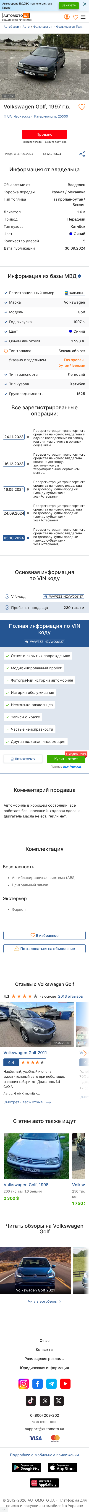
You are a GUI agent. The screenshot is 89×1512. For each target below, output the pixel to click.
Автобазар (11, 26)
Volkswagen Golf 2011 (25, 1052)
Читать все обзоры (43, 1301)
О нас (45, 1340)
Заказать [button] (69, 5)
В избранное (46, 935)
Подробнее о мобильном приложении (44, 1455)
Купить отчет (69, 758)
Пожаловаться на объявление (47, 948)
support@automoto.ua (44, 1428)
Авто (26, 26)
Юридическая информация (44, 1367)
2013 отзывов (70, 996)
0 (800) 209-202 (44, 1415)
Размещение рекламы (44, 1358)
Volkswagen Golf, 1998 (26, 1184)
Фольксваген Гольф (70, 26)
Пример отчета (25, 758)
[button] (84, 17)
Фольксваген (42, 26)
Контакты (44, 1349)
